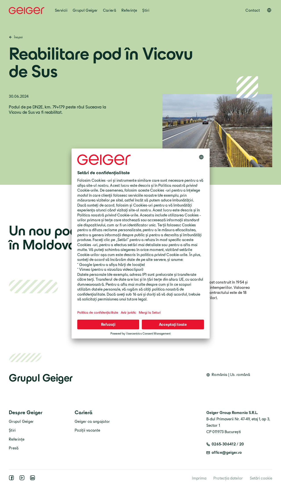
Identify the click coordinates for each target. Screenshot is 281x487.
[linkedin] (33, 479)
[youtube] (22, 479)
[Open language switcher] (269, 10)
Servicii (61, 10)
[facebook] (12, 479)
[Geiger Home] (26, 10)
